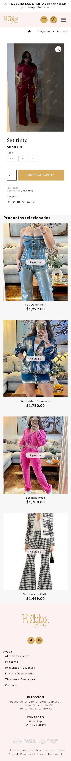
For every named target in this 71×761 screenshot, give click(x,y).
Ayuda (7, 651)
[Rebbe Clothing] (11, 20)
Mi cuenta (11, 661)
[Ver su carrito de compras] (44, 19)
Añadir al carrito (40, 175)
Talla (10, 152)
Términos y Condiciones (21, 679)
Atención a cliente (17, 656)
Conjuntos (44, 31)
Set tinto (62, 31)
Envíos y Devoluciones (20, 673)
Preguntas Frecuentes (20, 667)
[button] (58, 49)
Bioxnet (57, 753)
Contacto (11, 685)
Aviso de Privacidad (21, 753)
